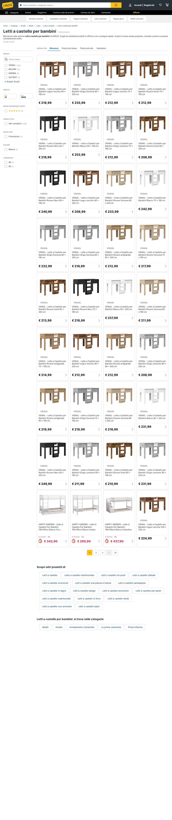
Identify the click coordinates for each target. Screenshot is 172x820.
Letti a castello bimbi (118, 598)
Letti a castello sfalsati (143, 575)
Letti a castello (48, 26)
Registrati (149, 5)
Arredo (28, 12)
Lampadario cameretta (58, 19)
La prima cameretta (111, 627)
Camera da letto (88, 12)
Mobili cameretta (137, 19)
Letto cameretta (100, 19)
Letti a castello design (84, 590)
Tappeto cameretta (81, 19)
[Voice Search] (21, 5)
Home (5, 26)
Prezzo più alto (86, 48)
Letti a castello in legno (54, 590)
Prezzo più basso (69, 48)
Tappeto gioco (118, 19)
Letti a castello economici (116, 590)
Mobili (31, 26)
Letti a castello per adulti (148, 590)
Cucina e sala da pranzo (63, 12)
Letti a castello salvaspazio (132, 583)
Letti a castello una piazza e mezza (93, 583)
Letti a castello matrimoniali (56, 598)
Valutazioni (101, 48)
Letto (38, 26)
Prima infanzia (135, 627)
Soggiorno (41, 12)
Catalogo (14, 26)
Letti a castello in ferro (89, 598)
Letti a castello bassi (88, 606)
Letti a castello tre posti (113, 575)
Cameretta (105, 12)
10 (115, 552)
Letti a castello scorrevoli (55, 583)
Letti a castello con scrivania (56, 606)
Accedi (137, 5)
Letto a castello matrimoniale (79, 575)
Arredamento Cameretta (81, 627)
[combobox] (64, 5)
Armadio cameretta (36, 19)
